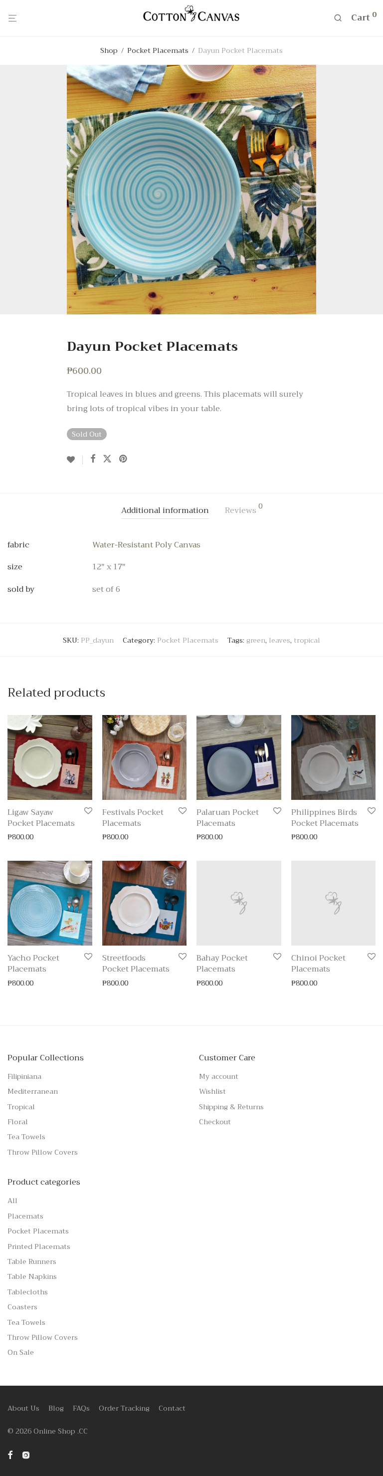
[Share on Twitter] (107, 459)
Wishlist (212, 1091)
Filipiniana (24, 1076)
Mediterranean (32, 1091)
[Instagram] (25, 1454)
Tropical (21, 1107)
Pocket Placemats (158, 50)
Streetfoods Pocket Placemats (136, 963)
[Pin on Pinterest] (123, 459)
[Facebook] (9, 1454)
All (12, 1201)
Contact (172, 1408)
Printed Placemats (38, 1246)
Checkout (215, 1122)
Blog (56, 1408)
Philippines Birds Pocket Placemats (325, 817)
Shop (109, 50)
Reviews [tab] (243, 509)
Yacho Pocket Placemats (33, 963)
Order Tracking (124, 1408)
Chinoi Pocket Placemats (318, 963)
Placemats (25, 1216)
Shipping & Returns (231, 1107)
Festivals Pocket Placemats (133, 817)
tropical (307, 640)
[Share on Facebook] (92, 459)
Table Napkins (32, 1276)
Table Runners (31, 1261)
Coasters (22, 1307)
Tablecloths (27, 1292)
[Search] (341, 18)
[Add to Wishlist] (75, 460)
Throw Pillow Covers (42, 1152)
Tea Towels (26, 1137)
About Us (23, 1408)
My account (218, 1076)
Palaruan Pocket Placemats (227, 817)
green (255, 640)
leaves (279, 640)
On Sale (20, 1352)
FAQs (81, 1408)
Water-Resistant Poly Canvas (146, 545)
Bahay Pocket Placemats (222, 963)
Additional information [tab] (165, 510)
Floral (17, 1122)
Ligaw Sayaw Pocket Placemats (41, 817)
